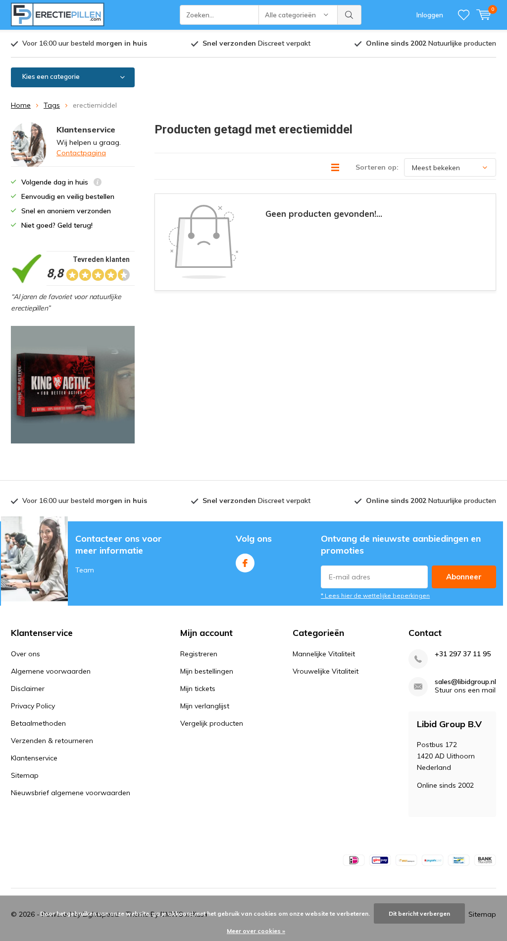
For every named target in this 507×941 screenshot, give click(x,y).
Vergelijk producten (211, 723)
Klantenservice (34, 757)
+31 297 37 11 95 (463, 654)
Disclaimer (28, 688)
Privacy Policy (33, 705)
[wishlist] (463, 15)
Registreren (198, 653)
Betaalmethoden (38, 723)
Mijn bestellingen (206, 671)
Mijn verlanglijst (204, 705)
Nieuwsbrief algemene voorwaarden (70, 792)
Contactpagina (81, 152)
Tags (52, 105)
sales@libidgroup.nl (465, 682)
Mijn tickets (197, 688)
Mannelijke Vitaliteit (324, 653)
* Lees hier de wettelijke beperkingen (375, 595)
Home (21, 105)
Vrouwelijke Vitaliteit (325, 671)
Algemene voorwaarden (51, 671)
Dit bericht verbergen (419, 913)
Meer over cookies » (256, 931)
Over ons (25, 653)
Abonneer (464, 576)
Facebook (245, 563)
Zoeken (349, 15)
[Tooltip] (97, 183)
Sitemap (25, 775)
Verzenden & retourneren (52, 740)
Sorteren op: (377, 167)
